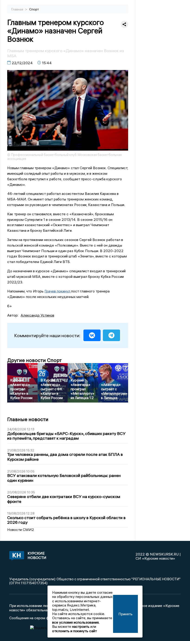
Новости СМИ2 (20, 529)
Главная (17, 9)
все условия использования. (75, 622)
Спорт (34, 9)
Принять (125, 614)
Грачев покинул (57, 291)
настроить (80, 626)
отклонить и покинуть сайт (74, 630)
